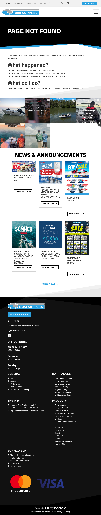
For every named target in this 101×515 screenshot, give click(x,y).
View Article (21, 191)
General (14, 374)
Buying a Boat (18, 450)
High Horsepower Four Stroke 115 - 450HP (27, 410)
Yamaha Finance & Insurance (22, 455)
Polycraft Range (61, 389)
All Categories (60, 405)
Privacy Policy (16, 386)
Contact (13, 381)
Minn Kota (59, 435)
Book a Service (19, 314)
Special (43, 3)
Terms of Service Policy (19, 389)
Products (59, 400)
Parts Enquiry (15, 463)
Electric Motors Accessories (66, 421)
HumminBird (60, 444)
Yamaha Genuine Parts (64, 441)
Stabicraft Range (62, 381)
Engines (14, 400)
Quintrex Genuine (62, 410)
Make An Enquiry (17, 457)
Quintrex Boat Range (63, 378)
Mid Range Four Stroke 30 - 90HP (24, 407)
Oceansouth (60, 430)
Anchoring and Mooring (65, 413)
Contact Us (18, 3)
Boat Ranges (61, 374)
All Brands (59, 427)
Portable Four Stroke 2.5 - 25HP (23, 405)
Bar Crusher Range (62, 383)
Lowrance (59, 438)
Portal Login (15, 383)
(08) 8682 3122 (18, 330)
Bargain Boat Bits (62, 407)
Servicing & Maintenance (20, 460)
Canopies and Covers (63, 416)
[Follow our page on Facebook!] (68, 3)
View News (49, 283)
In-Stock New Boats (63, 392)
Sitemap (66, 511)
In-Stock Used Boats (63, 395)
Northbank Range (62, 386)
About (8, 3)
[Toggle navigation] (96, 12)
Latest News (31, 3)
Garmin (58, 433)
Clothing (58, 418)
